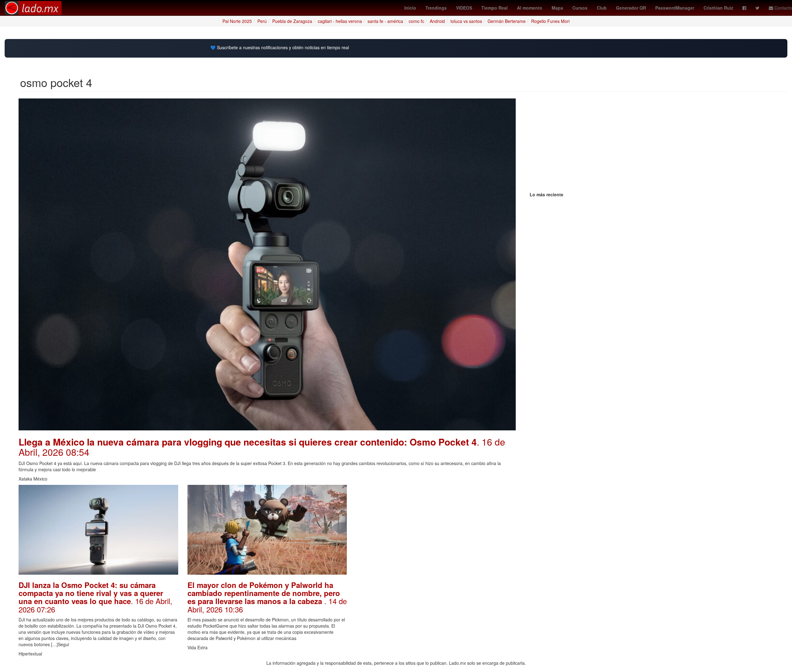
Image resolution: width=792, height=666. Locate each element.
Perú (262, 21)
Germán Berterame (507, 21)
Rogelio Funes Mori (550, 21)
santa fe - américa (385, 21)
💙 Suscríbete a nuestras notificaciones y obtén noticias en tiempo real (279, 47)
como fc (416, 21)
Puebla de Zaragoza (292, 21)
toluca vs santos (466, 21)
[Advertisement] (436, 528)
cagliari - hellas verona (340, 21)
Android (437, 21)
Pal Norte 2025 (237, 21)
